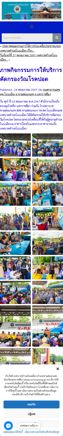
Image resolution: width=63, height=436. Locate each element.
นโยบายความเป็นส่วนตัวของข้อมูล (42, 431)
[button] (57, 369)
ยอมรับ (31, 404)
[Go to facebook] (8, 425)
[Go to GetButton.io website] (8, 432)
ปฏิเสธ (31, 413)
